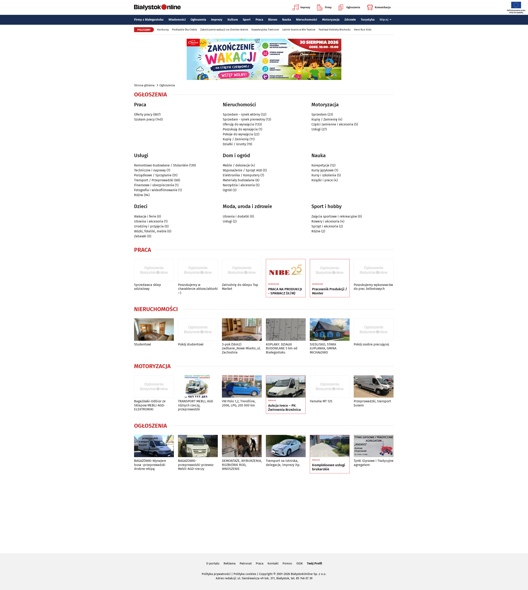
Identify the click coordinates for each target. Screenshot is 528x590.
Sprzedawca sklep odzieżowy (147, 287)
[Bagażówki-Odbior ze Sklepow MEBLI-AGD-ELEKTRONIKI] (154, 386)
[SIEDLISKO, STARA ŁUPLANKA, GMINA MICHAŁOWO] (330, 329)
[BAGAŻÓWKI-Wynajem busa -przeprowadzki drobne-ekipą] (154, 446)
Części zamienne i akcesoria (332, 124)
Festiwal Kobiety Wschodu (335, 29)
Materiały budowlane (239, 180)
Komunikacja (383, 7)
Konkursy (163, 29)
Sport (247, 19)
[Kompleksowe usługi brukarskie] (329, 446)
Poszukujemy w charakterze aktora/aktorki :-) (198, 289)
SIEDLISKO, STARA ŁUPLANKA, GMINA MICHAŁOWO (323, 348)
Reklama (230, 563)
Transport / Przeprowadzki (153, 180)
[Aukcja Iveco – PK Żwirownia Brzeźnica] (285, 387)
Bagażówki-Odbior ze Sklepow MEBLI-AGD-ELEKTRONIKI (150, 405)
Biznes (272, 19)
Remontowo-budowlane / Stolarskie (161, 165)
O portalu (212, 563)
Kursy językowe (322, 170)
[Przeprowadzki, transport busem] (374, 386)
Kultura (232, 19)
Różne (138, 195)
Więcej (384, 19)
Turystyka (368, 19)
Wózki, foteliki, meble (150, 231)
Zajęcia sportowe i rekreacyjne (334, 216)
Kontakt (273, 563)
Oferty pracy (143, 114)
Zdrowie (350, 19)
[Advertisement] (264, 512)
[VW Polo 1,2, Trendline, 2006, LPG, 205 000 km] (242, 386)
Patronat (246, 563)
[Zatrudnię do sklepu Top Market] (242, 270)
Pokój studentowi (191, 344)
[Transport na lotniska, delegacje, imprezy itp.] (286, 446)
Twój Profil (314, 563)
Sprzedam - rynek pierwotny (244, 119)
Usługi (316, 129)
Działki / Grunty (234, 144)
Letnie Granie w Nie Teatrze (298, 29)
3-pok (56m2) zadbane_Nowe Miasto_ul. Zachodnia (241, 348)
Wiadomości (177, 19)
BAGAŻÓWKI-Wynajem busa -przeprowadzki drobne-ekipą (150, 465)
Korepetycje (320, 165)
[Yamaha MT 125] (330, 386)
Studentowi (142, 344)
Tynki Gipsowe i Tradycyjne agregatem (374, 463)
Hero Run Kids (362, 29)
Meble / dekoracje (236, 165)
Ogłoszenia (353, 7)
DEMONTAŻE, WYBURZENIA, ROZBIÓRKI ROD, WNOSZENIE (242, 465)
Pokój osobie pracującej (371, 344)
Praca (259, 19)
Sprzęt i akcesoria (324, 226)
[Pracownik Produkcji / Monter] (329, 270)
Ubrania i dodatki (236, 216)
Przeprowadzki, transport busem (372, 403)
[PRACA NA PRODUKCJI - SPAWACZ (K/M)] (285, 270)
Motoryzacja (330, 19)
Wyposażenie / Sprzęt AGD (242, 170)
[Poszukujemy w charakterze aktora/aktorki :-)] (198, 270)
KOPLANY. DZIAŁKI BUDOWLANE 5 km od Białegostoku (281, 348)
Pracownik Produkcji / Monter (329, 291)
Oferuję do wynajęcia (238, 124)
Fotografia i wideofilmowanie (155, 190)
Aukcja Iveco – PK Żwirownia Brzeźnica (284, 408)
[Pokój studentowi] (198, 329)
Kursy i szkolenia (323, 175)
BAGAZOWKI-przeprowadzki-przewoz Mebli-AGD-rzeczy (195, 465)
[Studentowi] (154, 329)
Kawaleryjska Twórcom (265, 29)
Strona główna (144, 85)
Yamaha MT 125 (321, 401)
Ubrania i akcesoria (148, 221)
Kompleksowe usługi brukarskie (328, 467)
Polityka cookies (244, 574)
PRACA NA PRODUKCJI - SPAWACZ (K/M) (285, 291)
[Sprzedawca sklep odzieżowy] (154, 270)
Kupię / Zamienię (236, 139)
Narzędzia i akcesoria (239, 185)
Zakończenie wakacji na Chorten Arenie (224, 29)
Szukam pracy (144, 119)
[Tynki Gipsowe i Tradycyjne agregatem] (374, 446)
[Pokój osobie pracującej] (374, 329)
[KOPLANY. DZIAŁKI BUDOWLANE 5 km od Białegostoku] (286, 329)
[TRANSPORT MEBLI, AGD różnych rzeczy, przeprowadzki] (198, 386)
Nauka (286, 19)
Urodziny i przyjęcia (149, 226)
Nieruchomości (306, 19)
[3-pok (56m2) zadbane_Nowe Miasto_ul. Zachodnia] (242, 329)
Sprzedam (319, 114)
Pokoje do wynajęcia (238, 134)
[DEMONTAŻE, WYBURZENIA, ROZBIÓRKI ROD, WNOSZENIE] (242, 446)
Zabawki (140, 236)
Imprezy (305, 7)
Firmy (328, 7)
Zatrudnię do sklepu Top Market (240, 287)
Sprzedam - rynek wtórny (241, 114)
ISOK (299, 563)
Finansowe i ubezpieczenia (154, 185)
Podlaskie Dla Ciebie (184, 29)
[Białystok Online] (157, 7)
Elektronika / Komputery (241, 175)
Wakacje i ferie (145, 216)
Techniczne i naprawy (150, 170)
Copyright (265, 574)
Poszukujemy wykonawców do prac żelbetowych (373, 287)
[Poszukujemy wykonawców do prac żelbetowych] (374, 270)
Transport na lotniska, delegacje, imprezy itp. (283, 463)
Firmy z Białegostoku (149, 19)
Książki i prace (322, 180)
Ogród (227, 190)
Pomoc (287, 563)
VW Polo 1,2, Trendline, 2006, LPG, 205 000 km (239, 403)
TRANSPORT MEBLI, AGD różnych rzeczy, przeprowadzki (195, 405)
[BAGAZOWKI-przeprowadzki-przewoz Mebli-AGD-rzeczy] (198, 446)
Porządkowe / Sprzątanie (153, 175)
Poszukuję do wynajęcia (240, 129)
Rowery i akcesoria (325, 221)
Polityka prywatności (216, 574)
